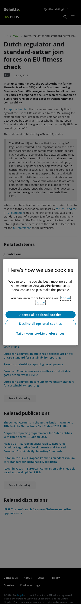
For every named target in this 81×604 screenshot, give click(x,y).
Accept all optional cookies (40, 315)
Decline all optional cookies (40, 324)
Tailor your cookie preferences (40, 333)
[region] (40, 302)
